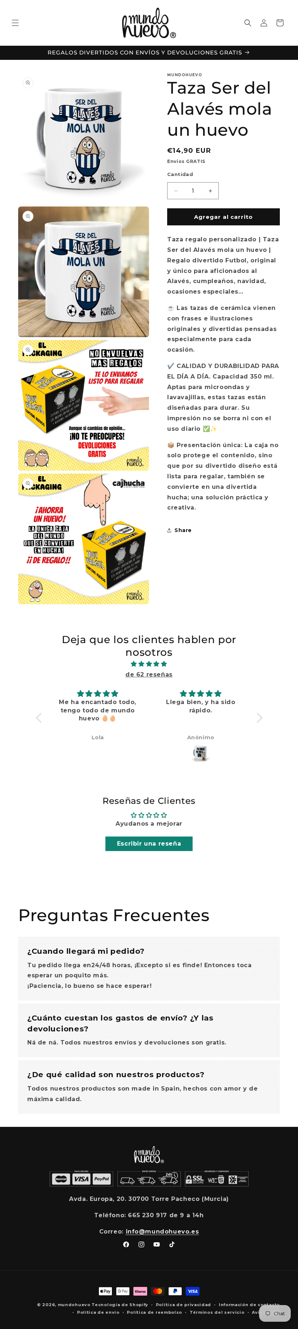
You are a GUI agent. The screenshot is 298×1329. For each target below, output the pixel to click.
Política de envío (98, 1312)
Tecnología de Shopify (120, 1304)
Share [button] (183, 530)
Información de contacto (249, 1304)
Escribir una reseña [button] (149, 843)
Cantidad (180, 174)
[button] (15, 23)
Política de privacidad (183, 1304)
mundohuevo (74, 1304)
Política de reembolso (154, 1312)
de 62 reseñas (149, 674)
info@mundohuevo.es (162, 1231)
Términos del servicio (217, 1312)
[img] (149, 664)
